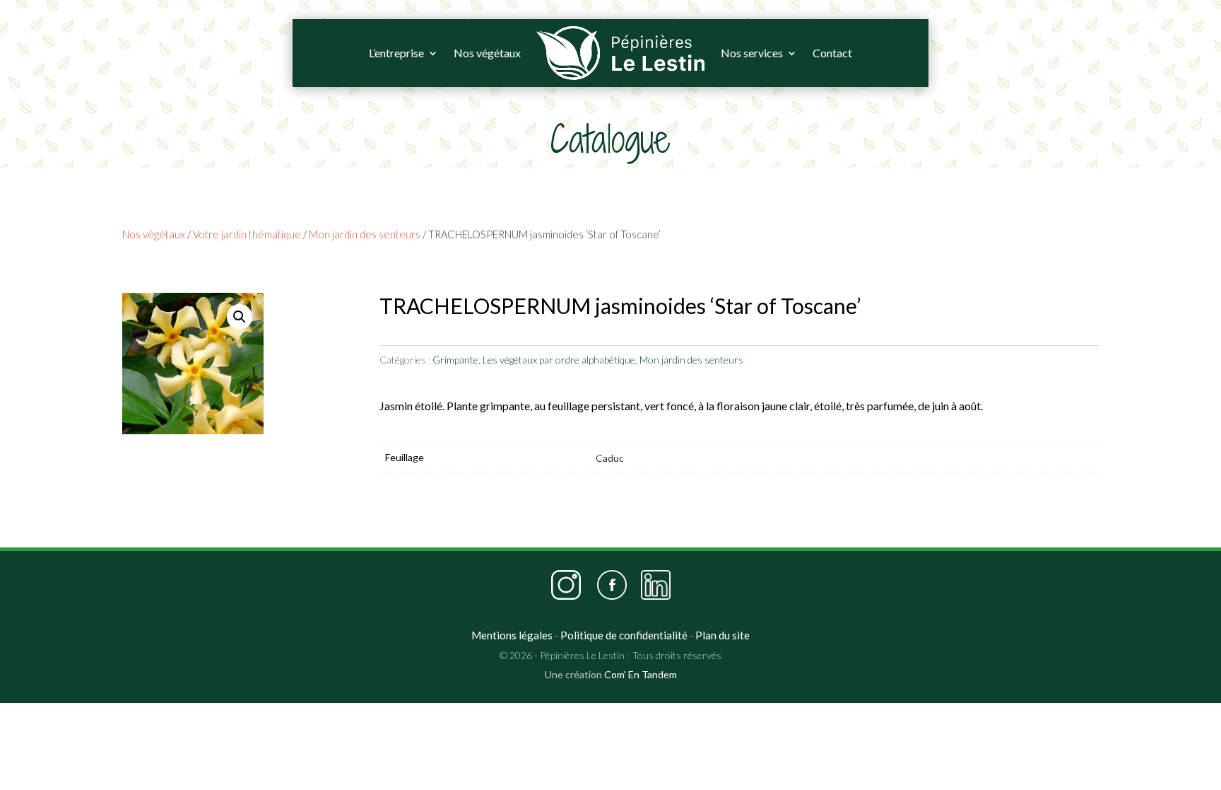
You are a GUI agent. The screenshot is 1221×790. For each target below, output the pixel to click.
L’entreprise (396, 52)
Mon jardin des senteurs (364, 234)
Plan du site (722, 635)
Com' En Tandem (640, 674)
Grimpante (455, 360)
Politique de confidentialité (624, 635)
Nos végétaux (487, 52)
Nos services (752, 52)
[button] (239, 317)
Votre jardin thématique (247, 234)
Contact (832, 52)
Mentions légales (512, 635)
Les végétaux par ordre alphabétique (559, 360)
